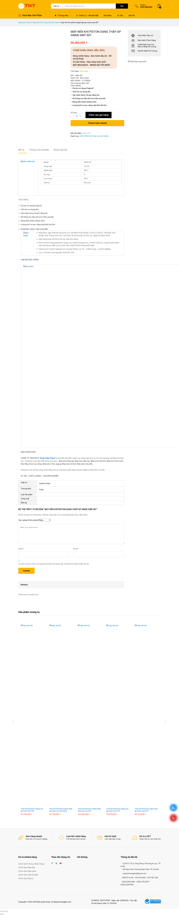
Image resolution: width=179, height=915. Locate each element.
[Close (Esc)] (1, 911)
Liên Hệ (131, 16)
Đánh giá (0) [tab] (60, 150)
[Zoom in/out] (7, 911)
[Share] (3, 911)
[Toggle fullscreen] (5, 911)
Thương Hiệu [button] (62, 15)
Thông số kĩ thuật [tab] (39, 150)
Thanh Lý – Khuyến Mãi (88, 15)
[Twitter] (56, 863)
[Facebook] (52, 863)
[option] (32, 721)
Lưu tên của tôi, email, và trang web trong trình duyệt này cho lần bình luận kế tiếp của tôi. (53, 564)
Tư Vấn (120, 16)
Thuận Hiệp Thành (47, 458)
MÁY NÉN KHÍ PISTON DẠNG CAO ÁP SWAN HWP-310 (117, 810)
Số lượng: (74, 112)
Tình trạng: (75, 71)
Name (21, 549)
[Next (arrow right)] (3, 914)
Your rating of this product (28, 520)
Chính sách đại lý (25, 878)
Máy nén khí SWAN (100, 136)
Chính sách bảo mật (26, 867)
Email (76, 549)
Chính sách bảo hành (27, 871)
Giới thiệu (107, 16)
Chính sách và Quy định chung (31, 864)
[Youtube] (60, 863)
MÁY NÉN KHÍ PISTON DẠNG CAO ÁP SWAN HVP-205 (32, 810)
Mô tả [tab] (21, 150)
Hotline (143, 5)
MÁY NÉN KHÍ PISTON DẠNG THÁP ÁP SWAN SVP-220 (89, 810)
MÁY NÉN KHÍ (86, 136)
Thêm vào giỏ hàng (98, 115)
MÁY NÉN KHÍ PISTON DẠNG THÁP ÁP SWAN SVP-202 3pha (60, 810)
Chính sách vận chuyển (28, 875)
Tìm (121, 6)
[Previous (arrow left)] (1, 914)
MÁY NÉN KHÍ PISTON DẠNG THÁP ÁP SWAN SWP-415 (146, 810)
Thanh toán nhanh (97, 123)
